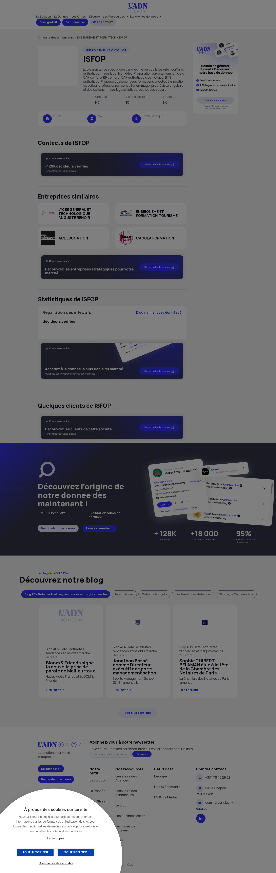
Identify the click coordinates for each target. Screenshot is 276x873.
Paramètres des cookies (56, 863)
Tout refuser (75, 852)
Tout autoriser (35, 852)
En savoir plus (55, 838)
